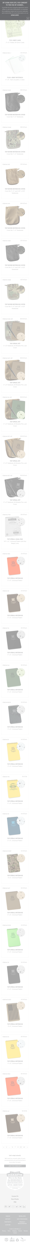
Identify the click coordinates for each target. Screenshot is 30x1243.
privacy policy (15, 15)
